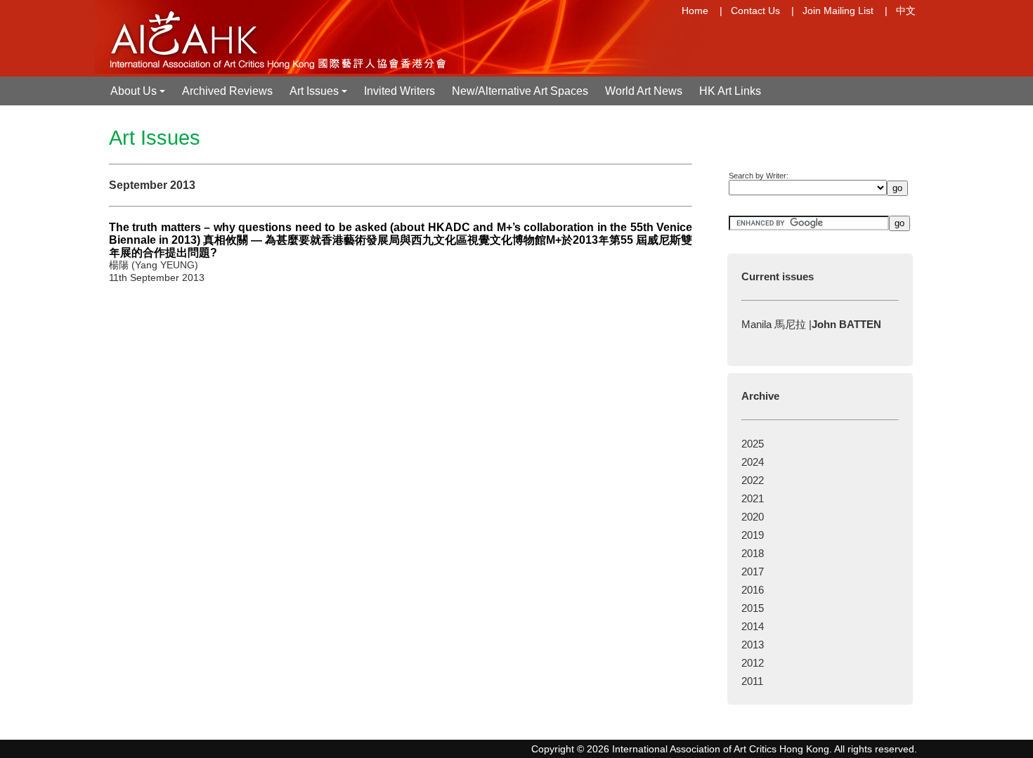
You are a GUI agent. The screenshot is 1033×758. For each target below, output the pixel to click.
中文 (906, 10)
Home (695, 10)
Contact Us (755, 10)
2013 (752, 645)
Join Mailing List (838, 10)
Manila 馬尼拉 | (811, 324)
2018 (752, 553)
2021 (752, 498)
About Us (139, 95)
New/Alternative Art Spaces (520, 91)
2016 (752, 590)
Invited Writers (399, 91)
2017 (752, 571)
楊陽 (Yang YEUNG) (153, 264)
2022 (752, 480)
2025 (752, 444)
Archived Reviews (227, 91)
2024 (752, 462)
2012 (752, 663)
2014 (752, 626)
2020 (752, 517)
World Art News (643, 91)
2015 (752, 608)
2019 (752, 535)
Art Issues (320, 95)
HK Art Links (730, 91)
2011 (752, 681)
